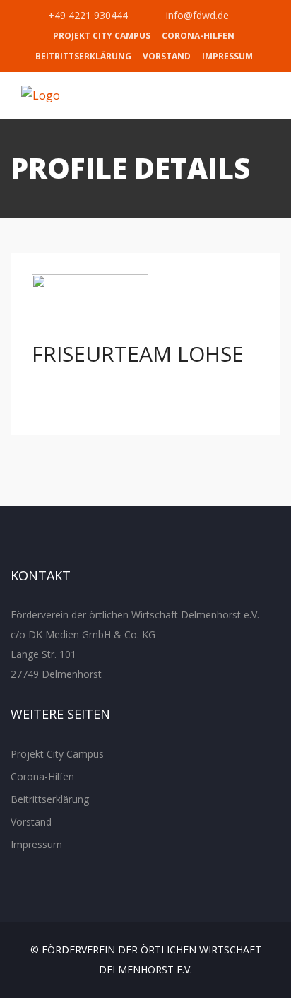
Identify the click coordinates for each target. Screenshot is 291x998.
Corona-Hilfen (198, 36)
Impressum (227, 56)
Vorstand (167, 56)
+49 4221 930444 (86, 15)
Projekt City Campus (101, 36)
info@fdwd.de (196, 15)
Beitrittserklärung (83, 56)
